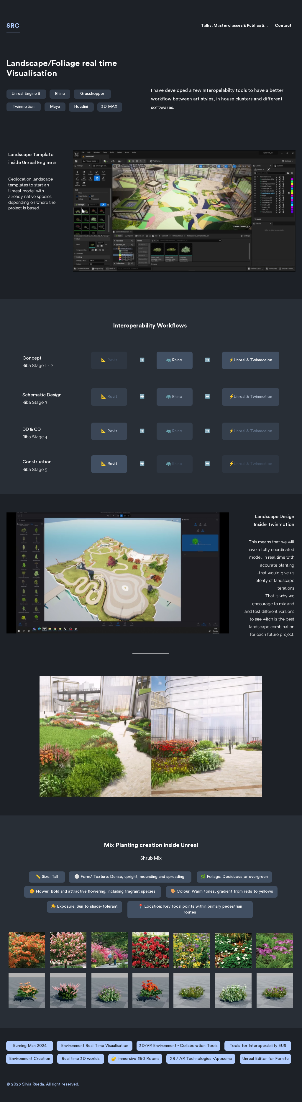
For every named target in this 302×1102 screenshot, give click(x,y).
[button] (288, 265)
